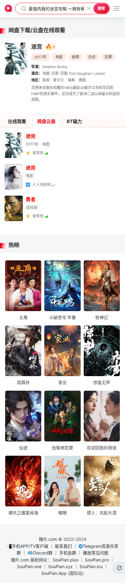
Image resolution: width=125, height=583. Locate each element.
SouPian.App (54, 573)
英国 (45, 80)
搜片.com (48, 539)
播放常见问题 (95, 552)
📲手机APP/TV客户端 (27, 546)
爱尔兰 (58, 80)
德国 (82, 80)
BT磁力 (74, 121)
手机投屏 (67, 552)
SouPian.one (29, 566)
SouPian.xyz (60, 566)
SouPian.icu (91, 566)
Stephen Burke (54, 66)
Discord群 (42, 552)
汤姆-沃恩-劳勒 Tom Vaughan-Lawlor (73, 73)
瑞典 (71, 80)
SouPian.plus (65, 559)
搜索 (101, 8)
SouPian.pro (97, 559)
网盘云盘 (46, 121)
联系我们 (63, 546)
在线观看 (17, 121)
